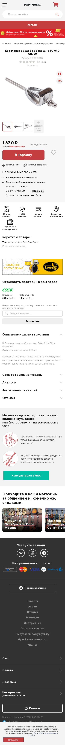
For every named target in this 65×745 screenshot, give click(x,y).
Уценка (32, 645)
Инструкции (32, 623)
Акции (32, 606)
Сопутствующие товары (22, 375)
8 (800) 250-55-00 (33, 717)
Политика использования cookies (43, 734)
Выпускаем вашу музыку (32, 634)
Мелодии (32, 617)
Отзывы (8, 398)
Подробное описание (14, 246)
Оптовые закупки (32, 628)
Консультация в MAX (26, 475)
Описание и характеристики (25, 334)
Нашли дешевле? (38, 144)
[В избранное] (53, 155)
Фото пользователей (20, 390)
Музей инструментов (32, 639)
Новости (33, 601)
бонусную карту (17, 146)
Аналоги (9, 382)
